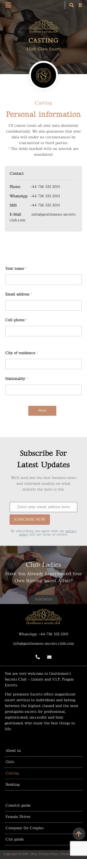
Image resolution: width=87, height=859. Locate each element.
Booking (13, 784)
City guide (15, 839)
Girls (10, 762)
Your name (16, 268)
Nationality (16, 378)
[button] (71, 5)
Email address (18, 294)
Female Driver (18, 816)
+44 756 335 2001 (45, 187)
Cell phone (16, 320)
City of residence (21, 353)
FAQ (33, 854)
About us (13, 750)
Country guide (18, 805)
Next (42, 410)
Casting (12, 773)
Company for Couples (25, 828)
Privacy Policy (48, 854)
